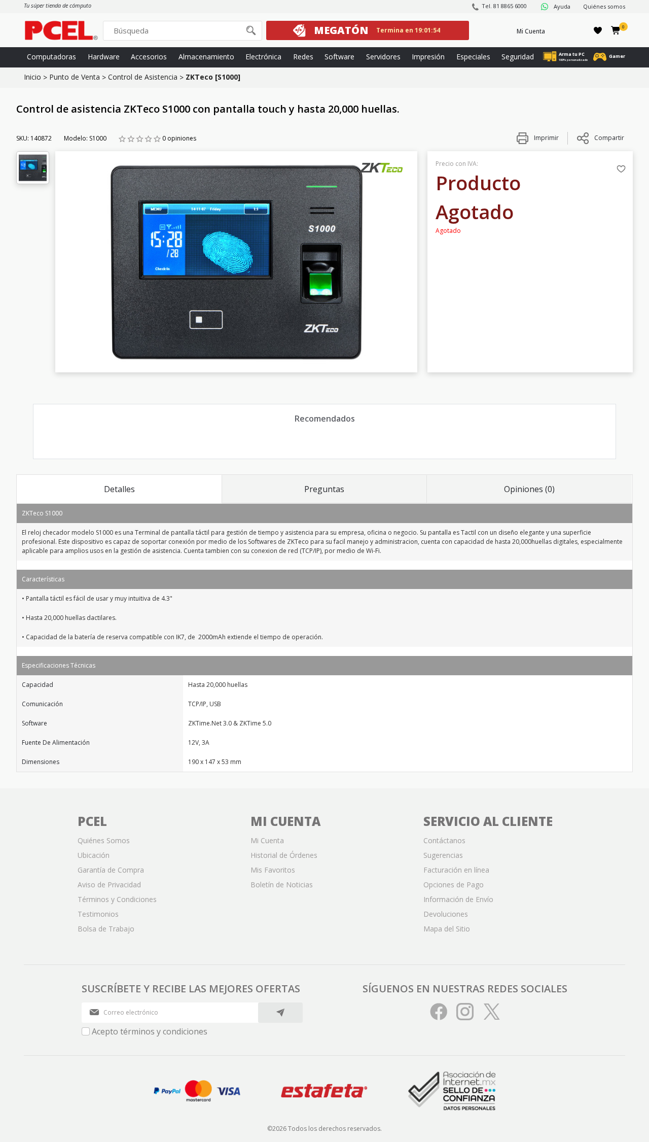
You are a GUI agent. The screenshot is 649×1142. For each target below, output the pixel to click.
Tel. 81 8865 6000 (504, 6)
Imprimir (545, 137)
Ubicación (94, 855)
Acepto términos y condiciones (149, 1031)
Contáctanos (444, 840)
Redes (303, 56)
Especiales (473, 56)
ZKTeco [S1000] (213, 77)
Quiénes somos (604, 6)
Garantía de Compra (111, 870)
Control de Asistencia (142, 77)
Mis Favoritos (272, 870)
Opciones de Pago (453, 884)
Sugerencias (443, 855)
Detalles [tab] (119, 489)
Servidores (383, 56)
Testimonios (98, 914)
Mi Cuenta (531, 31)
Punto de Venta (74, 77)
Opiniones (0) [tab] (529, 489)
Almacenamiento (206, 56)
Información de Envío (458, 899)
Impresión (428, 56)
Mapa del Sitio (446, 928)
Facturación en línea (456, 870)
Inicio (32, 77)
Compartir (609, 137)
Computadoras (51, 56)
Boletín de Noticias (281, 884)
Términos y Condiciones (117, 899)
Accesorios (149, 56)
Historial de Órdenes (283, 855)
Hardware (104, 56)
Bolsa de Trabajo (106, 928)
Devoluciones (445, 914)
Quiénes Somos (104, 840)
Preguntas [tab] (324, 489)
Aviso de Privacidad (109, 884)
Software (339, 56)
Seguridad (517, 56)
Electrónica (263, 56)
